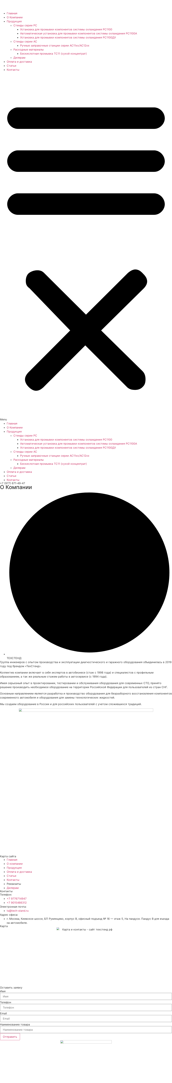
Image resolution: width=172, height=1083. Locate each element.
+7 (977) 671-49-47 (12, 483)
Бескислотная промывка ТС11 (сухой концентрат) (53, 53)
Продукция (14, 21)
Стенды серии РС (25, 25)
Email (3, 1013)
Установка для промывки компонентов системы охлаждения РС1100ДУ (68, 37)
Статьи (11, 65)
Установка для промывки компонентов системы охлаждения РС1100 (66, 29)
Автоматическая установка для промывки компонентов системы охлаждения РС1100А (78, 33)
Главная (12, 13)
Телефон (5, 1002)
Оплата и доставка (19, 61)
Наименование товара (15, 1024)
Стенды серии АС (25, 41)
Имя (3, 991)
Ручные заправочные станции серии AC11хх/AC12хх (54, 45)
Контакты (13, 69)
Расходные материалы (28, 49)
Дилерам (19, 57)
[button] (86, 246)
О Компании (15, 17)
